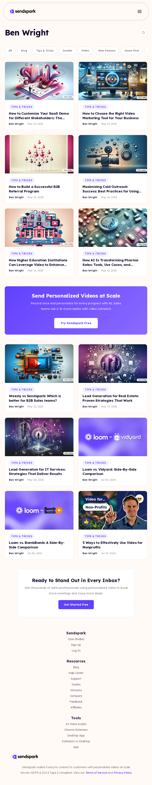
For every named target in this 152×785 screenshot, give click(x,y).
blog (24, 50)
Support (76, 678)
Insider (67, 50)
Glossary (76, 690)
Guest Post (131, 50)
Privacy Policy (123, 773)
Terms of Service (96, 773)
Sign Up (76, 645)
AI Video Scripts (76, 724)
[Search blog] (143, 32)
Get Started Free (76, 604)
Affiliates (76, 707)
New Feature (106, 50)
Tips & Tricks (45, 50)
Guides (76, 684)
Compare (76, 696)
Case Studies (76, 639)
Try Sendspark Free (76, 323)
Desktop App (76, 735)
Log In (76, 650)
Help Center (76, 673)
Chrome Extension (76, 730)
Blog (76, 667)
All (10, 50)
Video (85, 50)
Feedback (76, 701)
